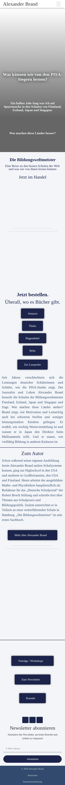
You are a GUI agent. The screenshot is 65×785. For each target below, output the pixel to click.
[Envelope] (25, 720)
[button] (58, 4)
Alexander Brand (20, 4)
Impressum (32, 775)
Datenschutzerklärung (32, 782)
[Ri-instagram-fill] (32, 720)
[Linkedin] (39, 720)
